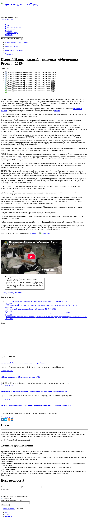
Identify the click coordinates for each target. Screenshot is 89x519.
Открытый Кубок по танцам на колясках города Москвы (23, 363)
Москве (57, 111)
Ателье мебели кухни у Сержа (16, 42)
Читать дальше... (7, 371)
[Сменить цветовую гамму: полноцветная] (1, 11)
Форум (7, 512)
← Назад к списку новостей (11, 293)
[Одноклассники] (9, 419)
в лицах (33, 233)
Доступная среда (11, 33)
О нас (7, 25)
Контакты (8, 35)
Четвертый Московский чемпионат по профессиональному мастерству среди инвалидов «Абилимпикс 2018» (46, 317)
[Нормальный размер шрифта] (1, 9)
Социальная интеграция (14, 50)
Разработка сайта (9, 509)
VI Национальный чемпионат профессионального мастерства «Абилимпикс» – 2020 (37, 301)
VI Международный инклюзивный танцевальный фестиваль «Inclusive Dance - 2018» (34, 391)
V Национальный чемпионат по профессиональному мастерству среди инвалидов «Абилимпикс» (42, 305)
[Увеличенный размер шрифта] (2, 9)
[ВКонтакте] (2, 419)
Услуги (7, 514)
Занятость (8, 54)
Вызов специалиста (8, 19)
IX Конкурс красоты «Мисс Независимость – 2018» (21, 377)
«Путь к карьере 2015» (14, 158)
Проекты (8, 31)
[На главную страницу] (19, 4)
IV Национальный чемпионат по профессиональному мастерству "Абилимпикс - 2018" (38, 313)
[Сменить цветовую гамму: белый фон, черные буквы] (2, 11)
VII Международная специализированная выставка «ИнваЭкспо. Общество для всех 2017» (37, 405)
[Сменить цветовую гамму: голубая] (3, 11)
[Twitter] (5, 419)
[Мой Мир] (12, 419)
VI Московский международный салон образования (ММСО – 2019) (31, 309)
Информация (10, 29)
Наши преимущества (13, 27)
